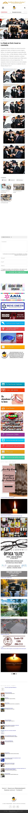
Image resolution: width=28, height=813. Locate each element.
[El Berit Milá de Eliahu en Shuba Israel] (6, 197)
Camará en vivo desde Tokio (5, 634)
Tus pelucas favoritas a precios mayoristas (7, 497)
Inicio (4, 788)
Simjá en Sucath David (8, 692)
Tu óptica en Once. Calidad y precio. (6, 577)
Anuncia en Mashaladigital (16, 788)
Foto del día (6, 697)
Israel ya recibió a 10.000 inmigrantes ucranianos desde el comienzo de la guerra (13, 648)
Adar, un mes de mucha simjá (9, 763)
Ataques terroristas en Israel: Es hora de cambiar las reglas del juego (11, 515)
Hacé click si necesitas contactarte (10, 730)
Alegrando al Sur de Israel (9, 708)
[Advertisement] (14, 220)
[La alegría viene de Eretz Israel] (6, 187)
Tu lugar (2, 647)
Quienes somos (9, 790)
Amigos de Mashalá (8, 720)
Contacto (19, 790)
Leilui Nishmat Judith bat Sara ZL (6, 514)
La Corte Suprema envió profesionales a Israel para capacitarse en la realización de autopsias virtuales (15, 769)
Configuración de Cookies (13, 811)
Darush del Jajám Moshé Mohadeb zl (10, 687)
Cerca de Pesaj (7, 752)
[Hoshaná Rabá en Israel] (18, 187)
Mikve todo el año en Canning (5, 617)
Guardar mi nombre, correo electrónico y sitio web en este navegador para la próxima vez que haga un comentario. (14, 270)
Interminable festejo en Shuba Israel (10, 735)
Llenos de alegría (7, 773)
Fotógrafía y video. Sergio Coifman (6, 597)
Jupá (2, 16)
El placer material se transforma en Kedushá (12, 725)
